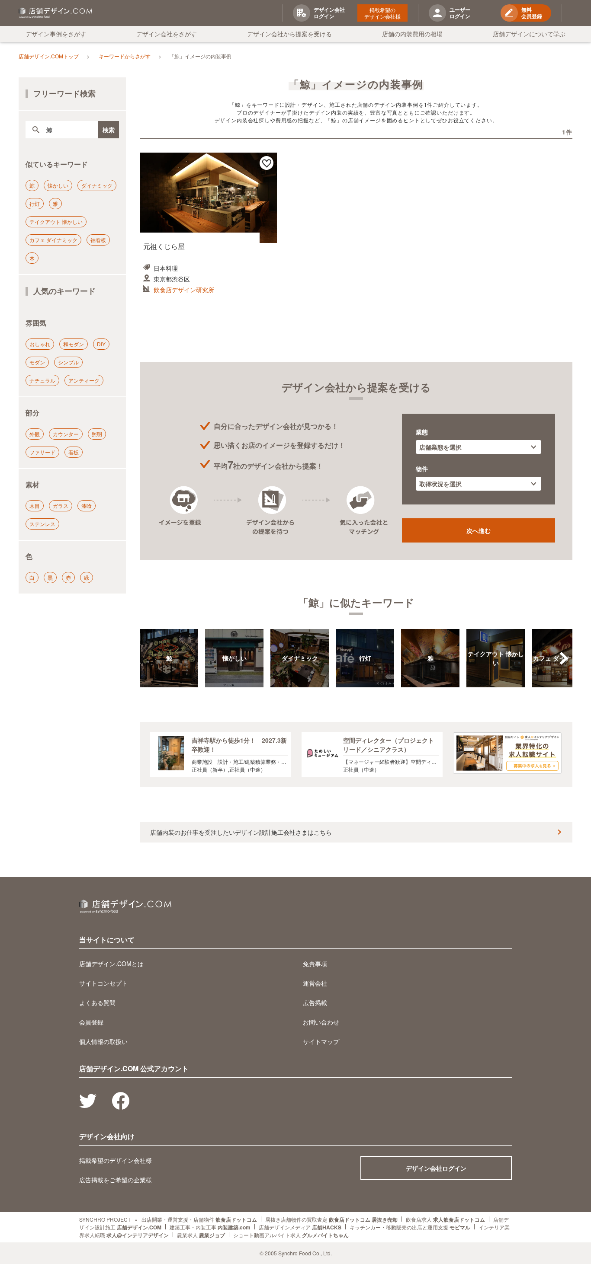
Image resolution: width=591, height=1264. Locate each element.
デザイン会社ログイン (436, 1168)
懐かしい (58, 185)
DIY (101, 344)
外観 (34, 433)
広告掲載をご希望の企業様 (115, 1179)
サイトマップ (321, 1041)
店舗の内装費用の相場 (412, 33)
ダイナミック (96, 185)
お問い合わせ (321, 1022)
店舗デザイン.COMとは (111, 963)
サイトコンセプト (103, 983)
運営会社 (315, 983)
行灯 (34, 203)
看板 (73, 452)
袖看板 (98, 239)
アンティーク (84, 380)
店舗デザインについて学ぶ (529, 33)
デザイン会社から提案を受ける (289, 33)
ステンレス (42, 523)
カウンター (66, 433)
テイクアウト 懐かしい (56, 221)
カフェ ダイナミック (53, 239)
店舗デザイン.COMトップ (49, 56)
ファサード (42, 452)
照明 (97, 433)
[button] (563, 658)
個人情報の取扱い (103, 1041)
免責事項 (315, 963)
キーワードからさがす (125, 56)
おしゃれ (39, 344)
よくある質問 (97, 1002)
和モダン (73, 344)
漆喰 (86, 505)
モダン (37, 362)
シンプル (68, 362)
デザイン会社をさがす (166, 33)
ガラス (60, 505)
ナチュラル (42, 380)
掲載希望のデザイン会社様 (382, 13)
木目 (34, 505)
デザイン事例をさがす (56, 33)
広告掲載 (315, 1002)
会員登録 (91, 1022)
